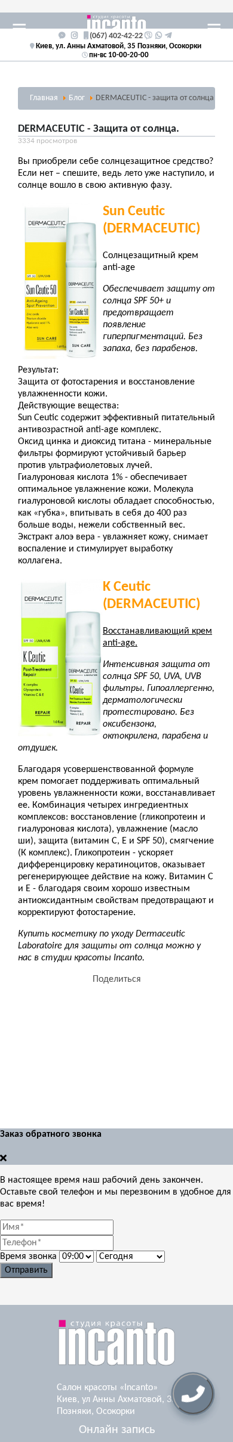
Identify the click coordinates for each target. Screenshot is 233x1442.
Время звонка (28, 1256)
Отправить (26, 1270)
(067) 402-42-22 (116, 36)
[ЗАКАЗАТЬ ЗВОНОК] (193, 1393)
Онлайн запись (117, 1430)
